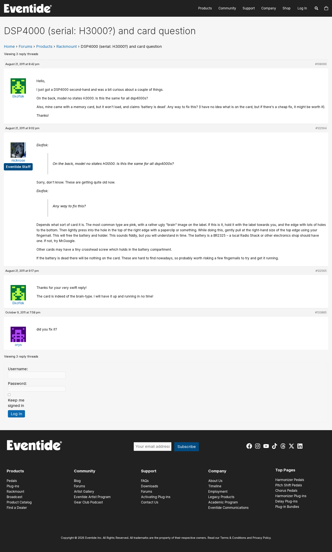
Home (9, 46)
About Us (215, 481)
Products (205, 8)
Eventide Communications (228, 508)
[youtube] (267, 446)
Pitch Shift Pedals (288, 485)
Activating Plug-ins (155, 497)
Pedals (12, 481)
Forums (25, 46)
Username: (18, 369)
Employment (217, 491)
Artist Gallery (84, 491)
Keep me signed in (16, 403)
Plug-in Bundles (287, 507)
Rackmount (66, 46)
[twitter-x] (292, 446)
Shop (286, 8)
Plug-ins (13, 486)
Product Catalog (19, 502)
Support (249, 8)
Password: (17, 383)
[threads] (284, 446)
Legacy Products (221, 497)
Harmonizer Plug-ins (290, 496)
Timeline (214, 486)
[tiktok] (275, 446)
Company (268, 8)
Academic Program (223, 502)
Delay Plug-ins (286, 501)
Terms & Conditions (233, 538)
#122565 (321, 271)
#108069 (321, 64)
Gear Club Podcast (88, 502)
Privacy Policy (261, 538)
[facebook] (250, 446)
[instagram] (258, 446)
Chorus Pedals (286, 491)
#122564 (321, 128)
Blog (77, 481)
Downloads (149, 486)
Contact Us (149, 502)
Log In (302, 8)
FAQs (145, 481)
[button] (317, 9)
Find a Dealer (17, 508)
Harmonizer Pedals (289, 480)
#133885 (321, 312)
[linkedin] (301, 446)
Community (227, 8)
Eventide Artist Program (92, 497)
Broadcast (14, 497)
